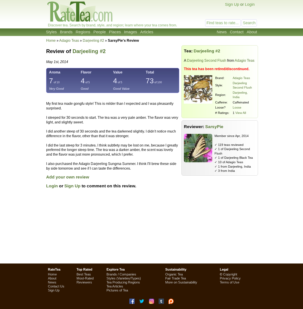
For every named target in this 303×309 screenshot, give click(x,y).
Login (250, 4)
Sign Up (232, 4)
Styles (51, 32)
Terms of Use (229, 282)
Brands (66, 32)
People (99, 32)
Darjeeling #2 (89, 51)
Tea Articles (114, 286)
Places (115, 32)
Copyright (230, 274)
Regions (83, 32)
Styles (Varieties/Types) (123, 278)
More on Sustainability (181, 282)
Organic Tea (174, 274)
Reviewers (84, 282)
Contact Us (56, 286)
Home (51, 40)
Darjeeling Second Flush (206, 60)
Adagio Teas (241, 78)
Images (130, 32)
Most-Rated (85, 278)
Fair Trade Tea (175, 278)
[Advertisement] (151, 228)
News (222, 32)
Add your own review (67, 177)
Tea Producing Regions (123, 282)
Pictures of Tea (117, 290)
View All (240, 113)
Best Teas (84, 274)
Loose (237, 107)
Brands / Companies (121, 274)
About (252, 32)
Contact (237, 32)
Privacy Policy (230, 278)
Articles (146, 32)
